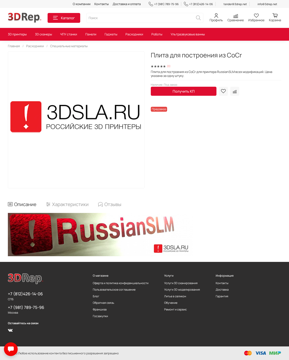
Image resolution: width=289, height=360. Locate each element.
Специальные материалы (69, 46)
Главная (14, 46)
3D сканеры (43, 34)
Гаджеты (111, 34)
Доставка (222, 289)
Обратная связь (103, 303)
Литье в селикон (175, 296)
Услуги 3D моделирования (182, 289)
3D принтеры (17, 34)
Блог (96, 296)
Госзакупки (100, 316)
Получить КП (184, 91)
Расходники (134, 34)
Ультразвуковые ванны (188, 34)
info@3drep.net (267, 4)
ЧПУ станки (68, 34)
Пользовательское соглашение (114, 289)
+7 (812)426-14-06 (201, 4)
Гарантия (222, 296)
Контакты (101, 4)
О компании (81, 4)
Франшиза (100, 309)
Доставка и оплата (127, 4)
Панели (90, 34)
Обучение (170, 303)
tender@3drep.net (235, 4)
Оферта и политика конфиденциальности (120, 283)
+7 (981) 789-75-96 (166, 4)
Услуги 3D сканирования (181, 283)
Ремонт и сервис (175, 309)
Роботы (156, 34)
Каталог (68, 18)
